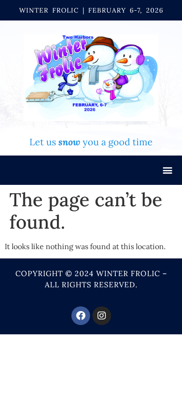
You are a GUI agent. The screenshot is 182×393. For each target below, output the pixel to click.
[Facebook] (80, 315)
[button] (167, 170)
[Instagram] (101, 315)
